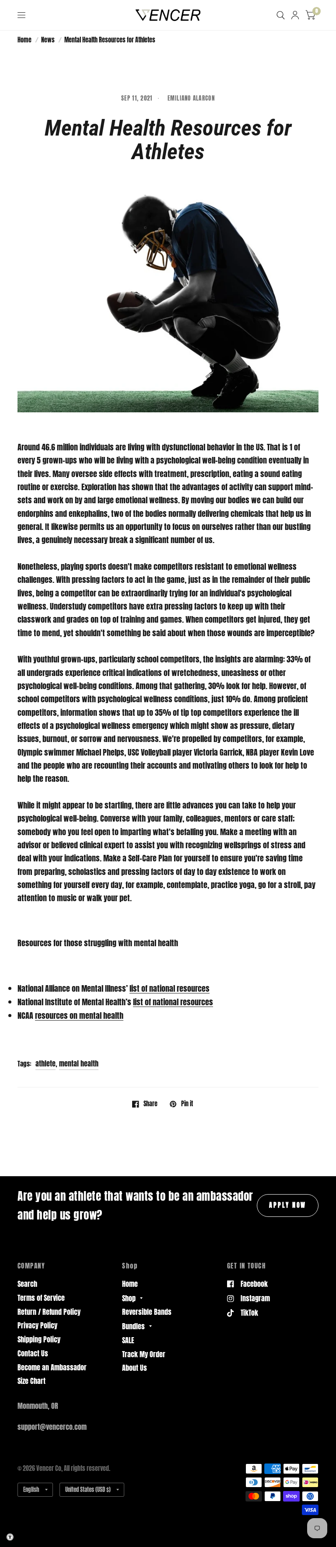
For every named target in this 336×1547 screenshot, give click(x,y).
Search (27, 1284)
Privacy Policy (37, 1325)
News (48, 39)
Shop (129, 1298)
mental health (78, 1063)
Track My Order (143, 1354)
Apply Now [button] (287, 1205)
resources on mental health (79, 1015)
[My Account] (295, 15)
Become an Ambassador (52, 1367)
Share (151, 1104)
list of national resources (170, 988)
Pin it (186, 1104)
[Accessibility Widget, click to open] (10, 1537)
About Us (134, 1367)
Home (25, 39)
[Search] (280, 15)
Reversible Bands (147, 1312)
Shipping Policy (39, 1339)
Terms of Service (41, 1298)
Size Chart (32, 1381)
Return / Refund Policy (49, 1312)
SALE (128, 1340)
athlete (45, 1063)
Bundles (133, 1326)
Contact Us (33, 1353)
